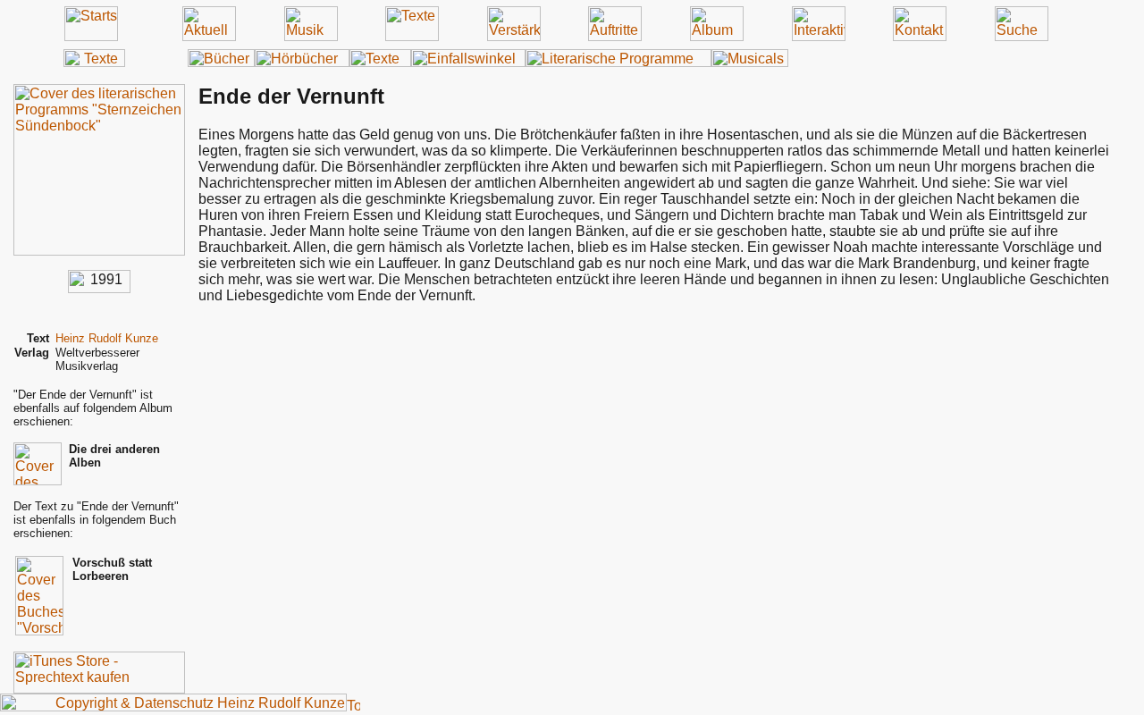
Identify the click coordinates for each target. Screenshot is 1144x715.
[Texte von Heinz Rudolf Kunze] (94, 62)
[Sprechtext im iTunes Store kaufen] (99, 688)
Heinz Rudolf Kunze (106, 338)
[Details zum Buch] (39, 630)
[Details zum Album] (99, 250)
